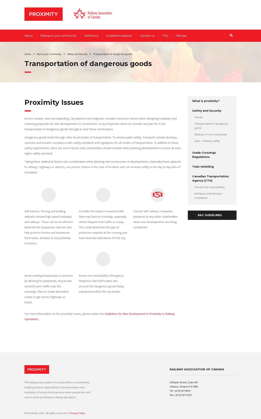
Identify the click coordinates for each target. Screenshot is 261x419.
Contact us (147, 35)
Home (27, 54)
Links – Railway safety (207, 141)
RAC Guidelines (210, 215)
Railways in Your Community (211, 134)
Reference (91, 35)
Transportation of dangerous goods (211, 126)
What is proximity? (206, 101)
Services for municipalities (210, 187)
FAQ (165, 35)
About (28, 35)
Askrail (198, 117)
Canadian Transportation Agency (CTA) (210, 178)
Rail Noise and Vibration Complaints (208, 195)
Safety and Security (206, 110)
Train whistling (203, 166)
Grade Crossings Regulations (204, 155)
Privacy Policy (77, 413)
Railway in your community (58, 35)
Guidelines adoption (119, 35)
